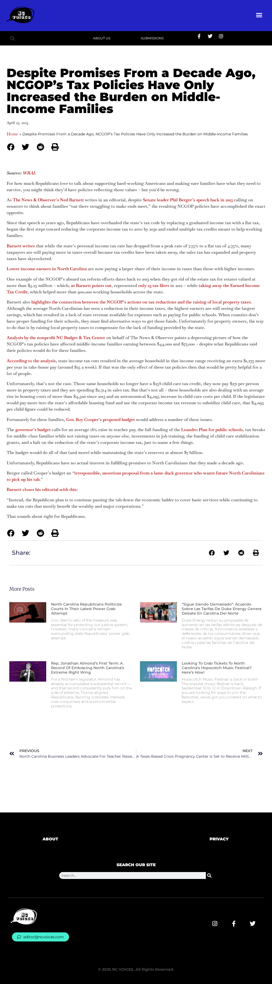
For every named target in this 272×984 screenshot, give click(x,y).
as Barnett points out (91, 285)
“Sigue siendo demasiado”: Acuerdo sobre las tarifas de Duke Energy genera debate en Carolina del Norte (221, 609)
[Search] (209, 875)
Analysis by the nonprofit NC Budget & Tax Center (56, 337)
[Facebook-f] (199, 36)
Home (12, 134)
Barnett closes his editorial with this (41, 489)
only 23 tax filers (153, 285)
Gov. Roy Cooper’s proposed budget (100, 419)
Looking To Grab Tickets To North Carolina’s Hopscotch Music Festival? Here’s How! (217, 668)
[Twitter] (210, 36)
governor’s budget (33, 429)
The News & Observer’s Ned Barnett (48, 200)
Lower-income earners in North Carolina (47, 269)
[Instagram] (221, 36)
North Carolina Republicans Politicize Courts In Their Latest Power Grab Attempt (86, 609)
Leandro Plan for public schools (212, 429)
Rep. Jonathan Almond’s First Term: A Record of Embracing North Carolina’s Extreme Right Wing (87, 668)
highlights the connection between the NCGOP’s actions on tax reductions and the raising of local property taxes (141, 302)
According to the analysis (31, 361)
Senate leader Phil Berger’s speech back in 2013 (188, 200)
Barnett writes (21, 246)
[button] (259, 15)
